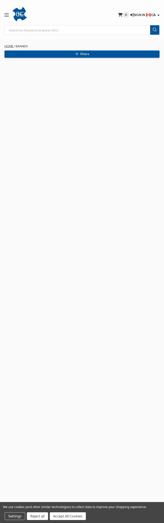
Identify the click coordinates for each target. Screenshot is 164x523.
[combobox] (82, 30)
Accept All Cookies (67, 516)
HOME (8, 46)
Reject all (37, 516)
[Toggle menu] (6, 15)
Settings (15, 516)
